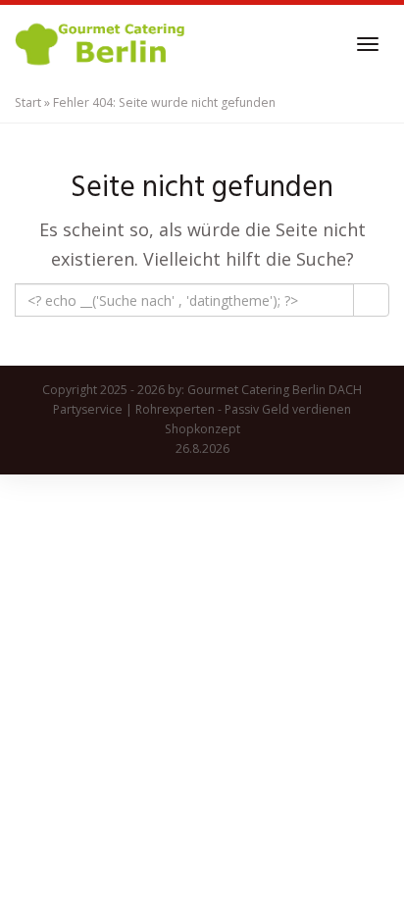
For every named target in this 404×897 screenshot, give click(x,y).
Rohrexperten (175, 409)
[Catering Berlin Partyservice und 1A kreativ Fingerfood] (101, 44)
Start (28, 102)
